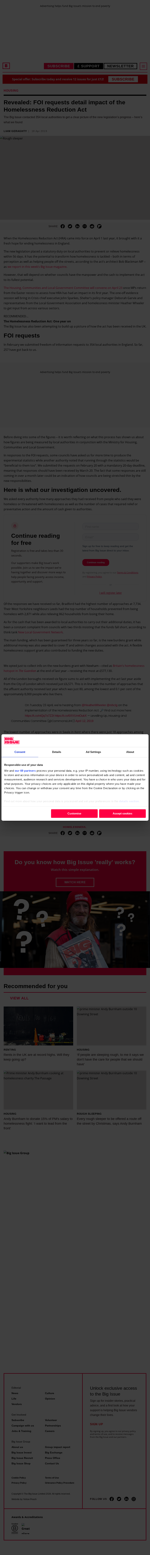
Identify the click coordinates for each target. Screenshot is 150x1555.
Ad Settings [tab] (93, 751)
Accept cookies (122, 813)
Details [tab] (56, 751)
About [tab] (130, 751)
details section (129, 801)
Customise (74, 813)
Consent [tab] (19, 751)
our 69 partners (25, 770)
